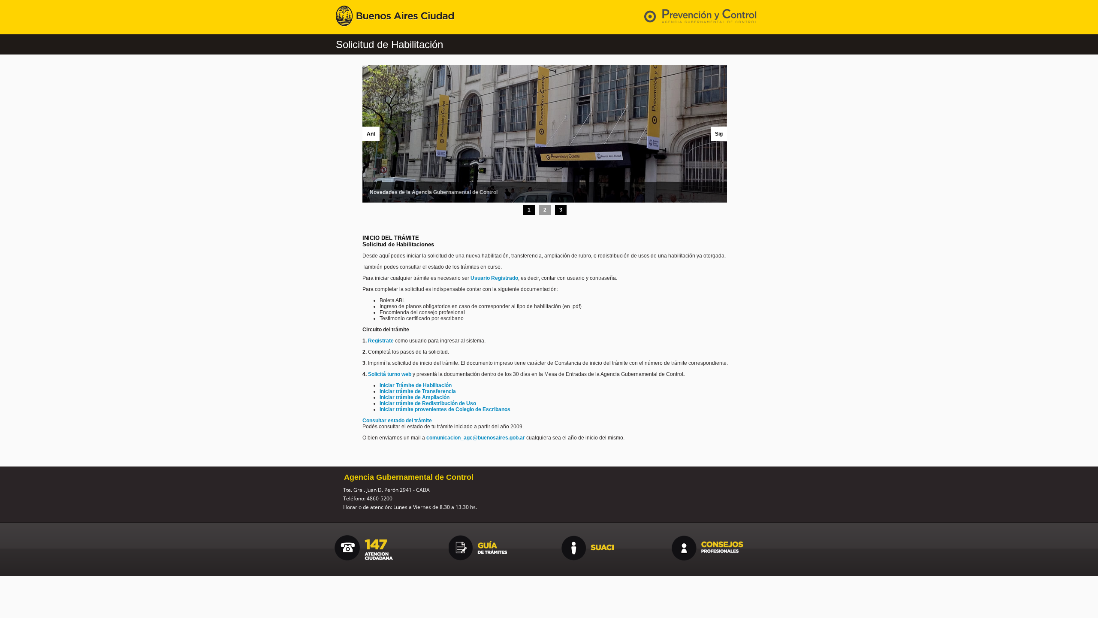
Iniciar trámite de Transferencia (418, 391)
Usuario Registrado (494, 278)
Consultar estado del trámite (397, 421)
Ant (371, 134)
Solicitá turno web (390, 374)
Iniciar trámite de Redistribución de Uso (428, 403)
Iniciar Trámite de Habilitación (416, 385)
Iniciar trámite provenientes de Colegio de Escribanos (445, 409)
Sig (719, 134)
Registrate (381, 341)
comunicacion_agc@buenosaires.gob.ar (475, 438)
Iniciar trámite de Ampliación (414, 397)
